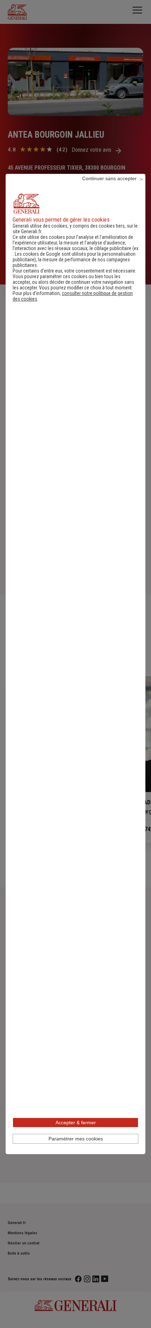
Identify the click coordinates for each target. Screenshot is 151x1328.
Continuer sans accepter (109, 178)
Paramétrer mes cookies (75, 1138)
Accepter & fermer (75, 1122)
